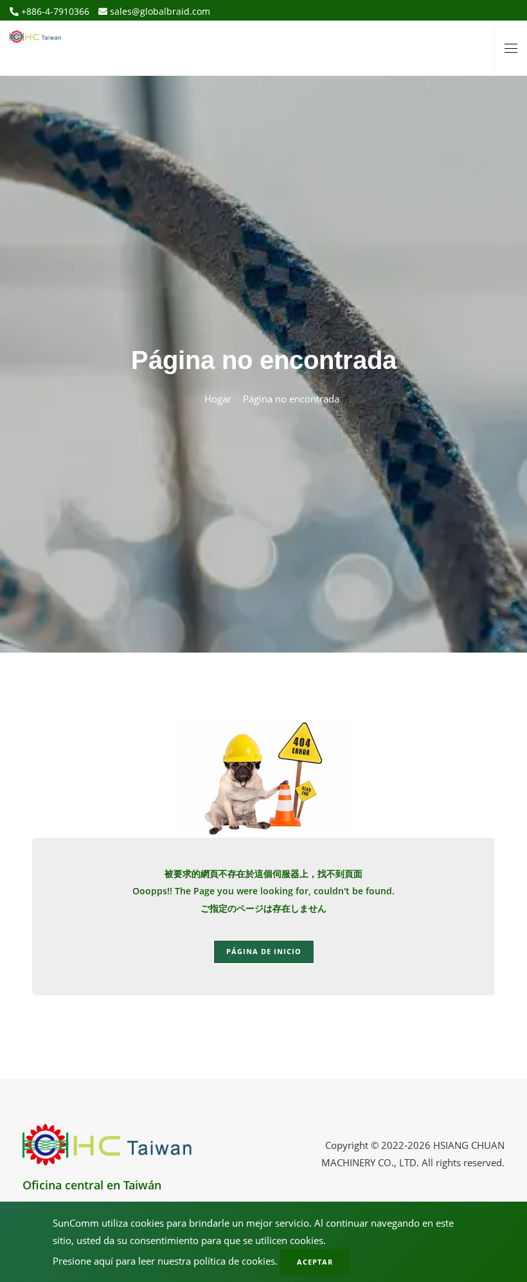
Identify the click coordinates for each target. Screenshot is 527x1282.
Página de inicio (263, 951)
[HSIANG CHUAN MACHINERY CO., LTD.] (35, 32)
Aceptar (315, 1262)
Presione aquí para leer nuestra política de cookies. (165, 1260)
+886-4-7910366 (54, 11)
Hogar (217, 398)
